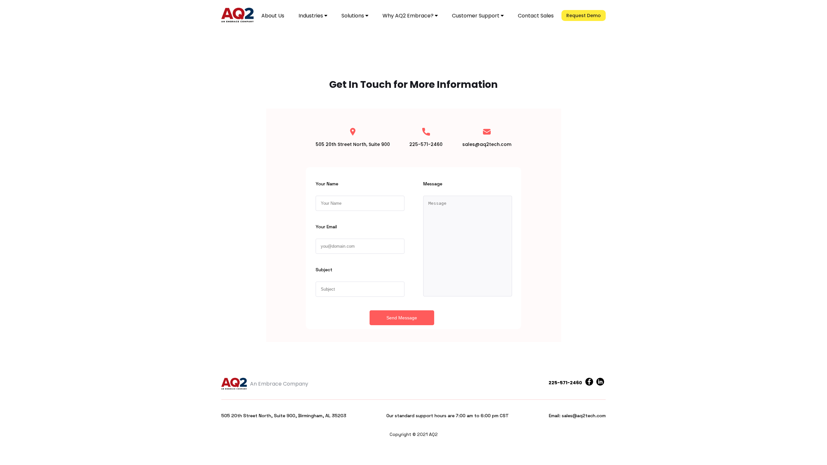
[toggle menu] (325, 15)
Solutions (353, 15)
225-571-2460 (565, 382)
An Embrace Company (279, 384)
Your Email (326, 227)
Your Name (327, 184)
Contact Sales (536, 15)
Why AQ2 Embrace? (408, 15)
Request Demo (583, 15)
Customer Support (476, 15)
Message (432, 184)
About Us (272, 15)
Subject (324, 270)
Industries (311, 15)
